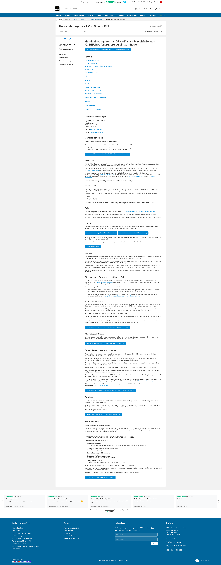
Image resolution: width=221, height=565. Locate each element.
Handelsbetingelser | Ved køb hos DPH (67, 45)
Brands (142, 15)
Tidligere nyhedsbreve (71, 538)
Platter (90, 15)
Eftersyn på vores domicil (93, 87)
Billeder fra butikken (70, 536)
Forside (59, 15)
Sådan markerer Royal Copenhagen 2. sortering (101, 233)
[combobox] (78, 8)
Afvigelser (88, 83)
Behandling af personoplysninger (96, 97)
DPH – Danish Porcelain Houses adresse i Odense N (138, 211)
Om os (66, 523)
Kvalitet (87, 80)
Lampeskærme (79, 15)
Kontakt (169, 523)
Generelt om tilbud (91, 63)
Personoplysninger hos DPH (68, 64)
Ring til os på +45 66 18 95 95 (153, 31)
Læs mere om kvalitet (93, 246)
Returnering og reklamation (21, 533)
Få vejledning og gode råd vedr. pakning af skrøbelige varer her (106, 343)
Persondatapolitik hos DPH (21, 541)
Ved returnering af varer (93, 90)
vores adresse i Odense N (105, 282)
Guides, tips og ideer (19, 543)
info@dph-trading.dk (97, 132)
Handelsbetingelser (96, 19)
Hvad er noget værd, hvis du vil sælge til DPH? (100, 477)
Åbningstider (63, 57)
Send (154, 543)
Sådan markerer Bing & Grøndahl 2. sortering (133, 233)
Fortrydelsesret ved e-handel (22, 538)
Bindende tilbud (90, 69)
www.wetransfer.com (107, 174)
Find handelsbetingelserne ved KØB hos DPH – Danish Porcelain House (108, 49)
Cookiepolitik (16, 549)
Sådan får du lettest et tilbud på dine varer (99, 66)
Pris (86, 76)
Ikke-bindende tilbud (91, 72)
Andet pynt (109, 15)
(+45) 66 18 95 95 (96, 129)
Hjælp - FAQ (84, 19)
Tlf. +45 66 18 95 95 (172, 538)
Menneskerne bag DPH (71, 528)
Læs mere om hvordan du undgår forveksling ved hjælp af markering (107, 327)
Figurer (99, 15)
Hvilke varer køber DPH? (93, 110)
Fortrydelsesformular (66, 49)
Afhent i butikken (18, 528)
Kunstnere (152, 15)
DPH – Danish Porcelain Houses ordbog (26, 546)
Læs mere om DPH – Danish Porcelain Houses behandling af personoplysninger (111, 390)
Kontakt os (62, 54)
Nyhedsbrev (120, 523)
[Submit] (89, 8)
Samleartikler (132, 15)
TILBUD (162, 15)
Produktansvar (90, 105)
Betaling (87, 101)
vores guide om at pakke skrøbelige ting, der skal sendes (121, 296)
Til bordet (120, 15)
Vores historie (68, 530)
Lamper (68, 15)
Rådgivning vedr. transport (94, 93)
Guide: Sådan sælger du (66, 61)
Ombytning (16, 530)
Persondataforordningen (146, 381)
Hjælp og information (21, 523)
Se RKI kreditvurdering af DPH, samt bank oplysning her (103, 414)
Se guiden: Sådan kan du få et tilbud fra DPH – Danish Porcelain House (108, 154)
